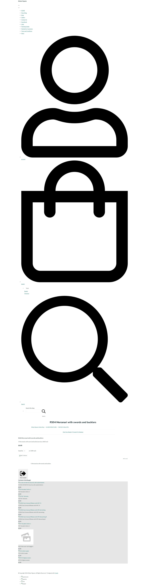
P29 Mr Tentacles (22, 498)
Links (22, 24)
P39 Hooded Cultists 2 (24, 491)
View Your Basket (67, 432)
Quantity (20, 450)
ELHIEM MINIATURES (51, 427)
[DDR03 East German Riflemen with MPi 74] (29, 503)
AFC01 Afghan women (24, 560)
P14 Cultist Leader (23, 553)
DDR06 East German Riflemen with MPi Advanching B (31, 519)
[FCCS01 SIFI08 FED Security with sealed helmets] (31, 482)
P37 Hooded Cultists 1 (24, 526)
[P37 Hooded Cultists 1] (24, 523)
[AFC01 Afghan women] (24, 558)
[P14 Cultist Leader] (23, 551)
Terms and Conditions (26, 31)
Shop (22, 15)
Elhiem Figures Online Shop (37, 427)
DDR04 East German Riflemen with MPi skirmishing (31, 512)
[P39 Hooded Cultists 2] (24, 489)
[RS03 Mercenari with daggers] (25, 544)
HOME (23, 10)
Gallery (23, 17)
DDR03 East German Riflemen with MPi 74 (29, 505)
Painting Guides (25, 26)
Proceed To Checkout (77, 432)
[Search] (44, 411)
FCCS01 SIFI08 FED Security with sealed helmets (30, 485)
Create (56, 573)
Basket (26, 291)
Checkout (26, 293)
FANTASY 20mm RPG (63, 427)
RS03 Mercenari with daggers (25, 546)
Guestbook (24, 22)
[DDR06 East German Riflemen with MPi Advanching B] (32, 517)
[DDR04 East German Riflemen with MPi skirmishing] (31, 510)
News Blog (24, 13)
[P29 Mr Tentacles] (23, 496)
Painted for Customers (27, 29)
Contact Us (24, 19)
